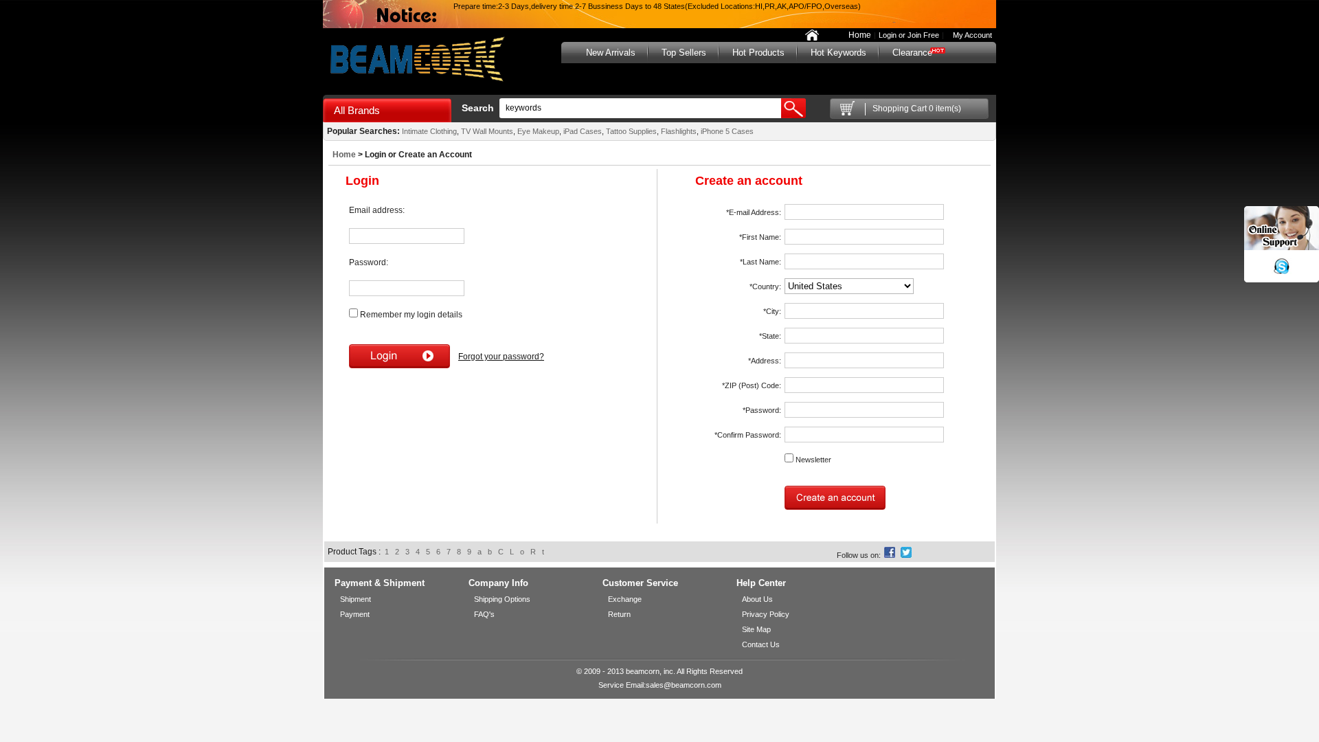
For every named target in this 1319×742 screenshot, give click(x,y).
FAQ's (484, 614)
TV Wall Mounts (487, 131)
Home (859, 35)
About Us (757, 599)
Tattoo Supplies (631, 131)
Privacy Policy (765, 614)
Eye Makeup (538, 131)
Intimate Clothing (429, 131)
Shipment (355, 599)
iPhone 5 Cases (726, 131)
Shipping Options (502, 599)
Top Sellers (684, 52)
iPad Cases (581, 131)
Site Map (756, 629)
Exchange (625, 599)
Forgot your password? (501, 356)
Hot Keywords (838, 52)
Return (619, 614)
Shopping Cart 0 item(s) (916, 108)
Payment (355, 614)
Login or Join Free (909, 35)
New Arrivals (610, 52)
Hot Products (758, 52)
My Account (969, 35)
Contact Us (761, 644)
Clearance (912, 52)
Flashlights (679, 131)
